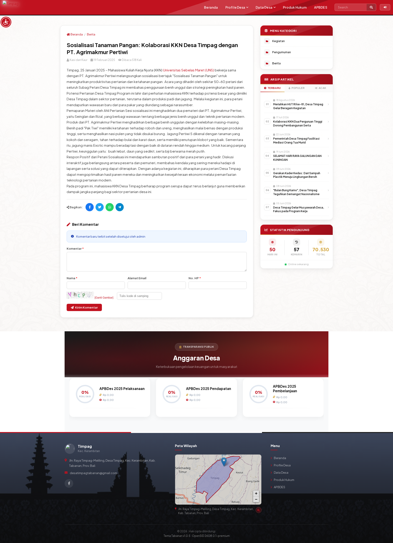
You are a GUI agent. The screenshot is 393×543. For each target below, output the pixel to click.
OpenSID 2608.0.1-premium (211, 536)
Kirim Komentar (86, 307)
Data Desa (264, 7)
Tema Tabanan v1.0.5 (177, 536)
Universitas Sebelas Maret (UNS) (188, 70)
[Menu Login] (385, 7)
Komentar (75, 248)
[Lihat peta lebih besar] (255, 460)
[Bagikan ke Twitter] (100, 207)
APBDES (320, 7)
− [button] (256, 499)
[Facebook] (69, 483)
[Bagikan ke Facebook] (90, 207)
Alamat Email (137, 278)
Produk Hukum (295, 7)
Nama (72, 278)
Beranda (211, 7)
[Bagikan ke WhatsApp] (110, 207)
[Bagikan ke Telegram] (120, 207)
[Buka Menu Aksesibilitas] (6, 22)
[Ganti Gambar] (104, 297)
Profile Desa (235, 7)
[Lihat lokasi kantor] (259, 510)
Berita (91, 34)
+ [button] (256, 493)
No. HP (195, 278)
